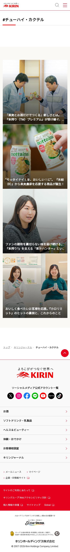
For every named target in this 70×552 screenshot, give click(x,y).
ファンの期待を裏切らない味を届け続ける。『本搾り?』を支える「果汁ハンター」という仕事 (34, 249)
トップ (6, 347)
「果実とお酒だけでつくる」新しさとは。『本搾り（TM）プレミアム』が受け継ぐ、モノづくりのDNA (33, 119)
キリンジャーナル (23, 347)
